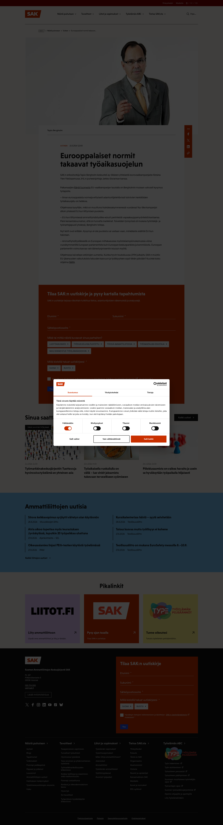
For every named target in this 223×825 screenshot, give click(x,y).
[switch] (97, 428)
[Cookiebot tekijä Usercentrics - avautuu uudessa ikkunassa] (155, 384)
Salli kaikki (148, 439)
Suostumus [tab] (73, 392)
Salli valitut (74, 439)
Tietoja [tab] (150, 392)
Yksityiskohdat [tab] (111, 392)
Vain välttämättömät (111, 439)
